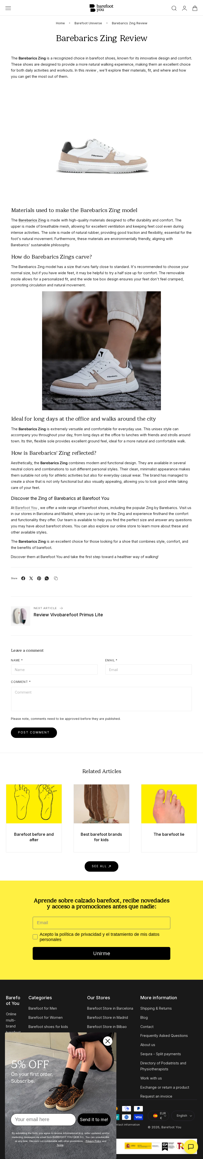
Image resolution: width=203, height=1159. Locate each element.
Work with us (151, 1078)
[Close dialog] (108, 1041)
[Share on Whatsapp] (46, 578)
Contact (146, 1026)
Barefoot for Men (42, 1008)
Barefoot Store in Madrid (107, 1017)
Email (111, 660)
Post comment (34, 732)
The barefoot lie (168, 834)
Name (17, 660)
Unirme (101, 953)
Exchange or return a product (164, 1087)
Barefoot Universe (88, 23)
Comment (21, 682)
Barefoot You (171, 1127)
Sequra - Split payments (160, 1054)
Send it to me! (94, 1119)
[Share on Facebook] (23, 578)
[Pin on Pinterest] (39, 578)
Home (60, 23)
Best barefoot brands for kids (101, 837)
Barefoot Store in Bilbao (107, 1026)
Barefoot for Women (45, 1017)
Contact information (126, 1124)
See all (99, 866)
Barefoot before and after (34, 837)
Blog (144, 1017)
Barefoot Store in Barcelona (110, 1008)
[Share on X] (31, 578)
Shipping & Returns (156, 1008)
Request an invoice (156, 1096)
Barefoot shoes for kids (48, 1026)
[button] (8, 8)
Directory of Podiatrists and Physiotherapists (163, 1066)
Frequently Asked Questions (164, 1035)
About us (147, 1045)
